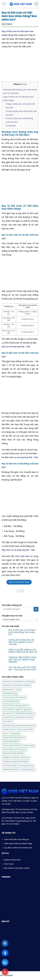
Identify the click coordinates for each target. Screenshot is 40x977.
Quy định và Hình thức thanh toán (18, 848)
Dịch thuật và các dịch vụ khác (17, 868)
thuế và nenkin (8, 749)
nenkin (5, 733)
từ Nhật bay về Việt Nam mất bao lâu (16, 757)
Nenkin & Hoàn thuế (12, 860)
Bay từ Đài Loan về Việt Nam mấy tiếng (16, 685)
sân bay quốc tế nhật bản (12, 745)
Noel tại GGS (15, 733)
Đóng (23, 84)
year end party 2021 (26, 765)
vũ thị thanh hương (9, 765)
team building (29, 745)
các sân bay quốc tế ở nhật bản (14, 697)
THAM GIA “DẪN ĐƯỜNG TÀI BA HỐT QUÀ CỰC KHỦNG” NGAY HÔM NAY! (22, 659)
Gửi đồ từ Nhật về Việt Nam (24, 713)
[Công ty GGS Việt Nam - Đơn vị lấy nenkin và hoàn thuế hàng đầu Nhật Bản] (20, 4)
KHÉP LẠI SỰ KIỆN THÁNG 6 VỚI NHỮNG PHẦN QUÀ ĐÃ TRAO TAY (23, 651)
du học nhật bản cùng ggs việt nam (15, 705)
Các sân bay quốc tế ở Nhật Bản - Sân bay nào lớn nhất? (22, 668)
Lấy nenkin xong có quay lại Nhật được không (19, 725)
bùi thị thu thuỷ (8, 689)
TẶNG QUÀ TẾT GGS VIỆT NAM (13, 753)
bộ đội (18, 689)
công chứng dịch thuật (11, 701)
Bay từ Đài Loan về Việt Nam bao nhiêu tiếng (18, 681)
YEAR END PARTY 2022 (10, 769)
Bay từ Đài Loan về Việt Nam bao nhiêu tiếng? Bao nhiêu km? (22, 632)
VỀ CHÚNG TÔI (8, 833)
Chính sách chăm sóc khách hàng (18, 844)
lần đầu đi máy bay (10, 729)
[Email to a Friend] (22, 591)
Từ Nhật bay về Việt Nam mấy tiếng (15, 761)
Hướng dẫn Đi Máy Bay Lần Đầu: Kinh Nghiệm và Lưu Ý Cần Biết (21, 642)
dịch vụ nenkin (8, 709)
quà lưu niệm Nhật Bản (11, 741)
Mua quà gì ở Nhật (26, 729)
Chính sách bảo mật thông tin (16, 839)
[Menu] (4, 4)
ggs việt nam (7, 713)
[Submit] (36, 609)
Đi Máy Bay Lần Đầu (28, 769)
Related (11, 126)
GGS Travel (8, 864)
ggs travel (27, 709)
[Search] (36, 4)
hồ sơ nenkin (7, 721)
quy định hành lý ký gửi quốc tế (14, 737)
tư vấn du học (21, 749)
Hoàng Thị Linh (8, 717)
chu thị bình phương (10, 693)
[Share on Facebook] (18, 591)
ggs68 (18, 709)
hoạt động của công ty (24, 717)
